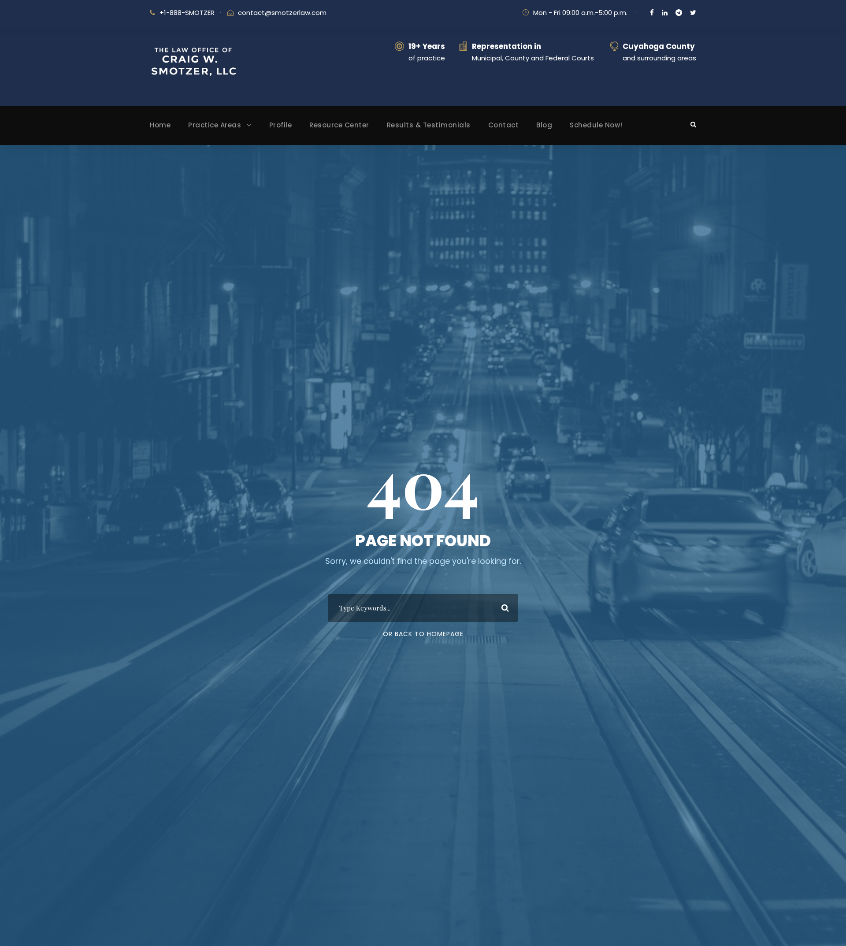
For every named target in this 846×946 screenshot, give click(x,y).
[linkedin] (665, 12)
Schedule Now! (596, 125)
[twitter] (693, 12)
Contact (503, 125)
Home (160, 125)
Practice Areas (214, 125)
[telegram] (678, 12)
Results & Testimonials (429, 125)
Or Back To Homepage (423, 633)
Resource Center (339, 125)
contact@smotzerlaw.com (282, 12)
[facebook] (652, 12)
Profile (280, 125)
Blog (544, 125)
